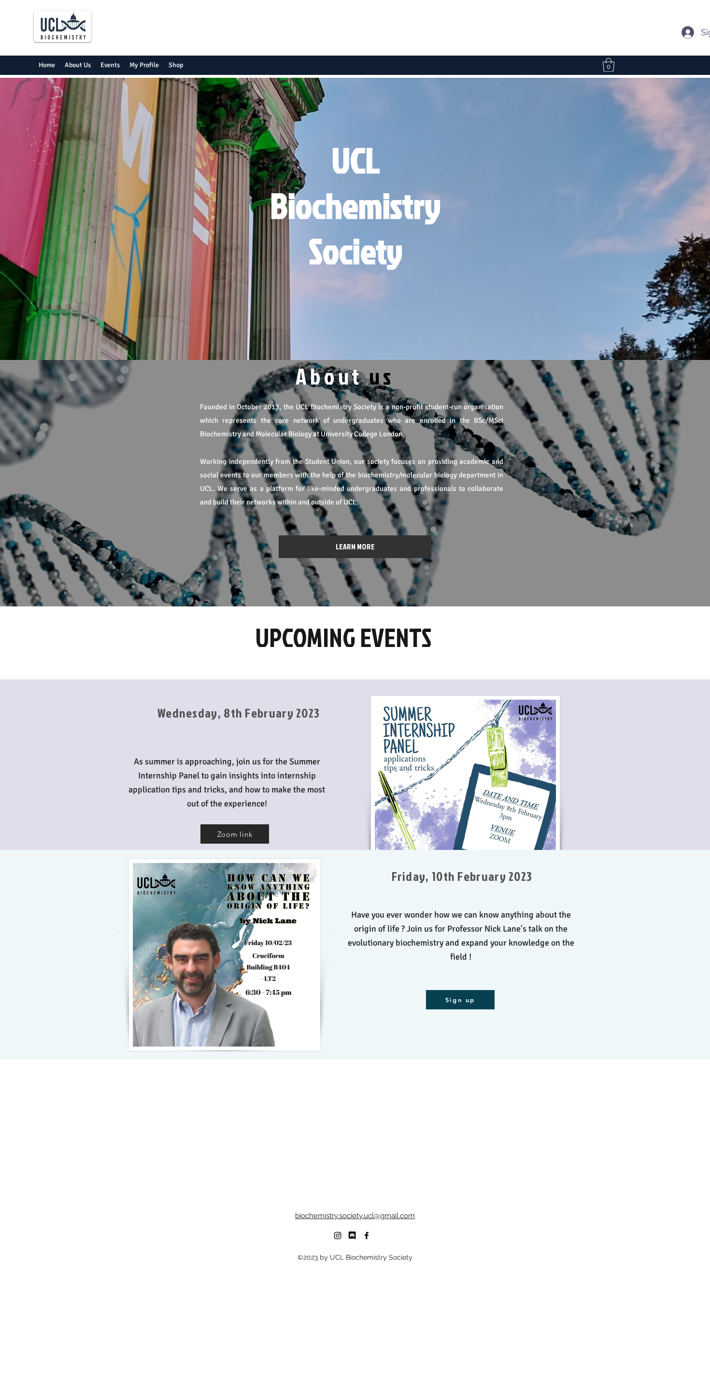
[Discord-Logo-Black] (352, 1235)
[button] (608, 65)
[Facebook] (366, 1235)
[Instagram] (337, 1235)
